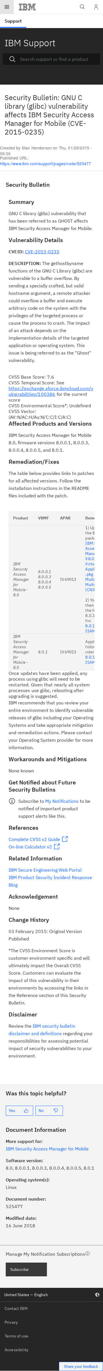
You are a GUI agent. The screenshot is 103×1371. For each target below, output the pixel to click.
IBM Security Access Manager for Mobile (47, 1149)
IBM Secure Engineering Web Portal (45, 870)
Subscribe (19, 1269)
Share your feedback (81, 1366)
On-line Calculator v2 (30, 847)
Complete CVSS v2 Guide (34, 839)
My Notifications (62, 801)
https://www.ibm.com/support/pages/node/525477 (45, 163)
